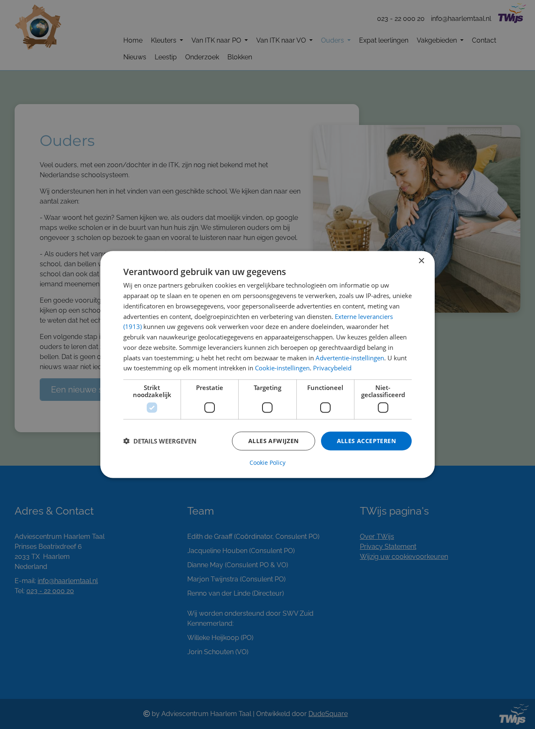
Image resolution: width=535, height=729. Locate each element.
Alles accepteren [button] (366, 441)
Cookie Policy (267, 462)
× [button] (421, 261)
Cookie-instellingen (282, 368)
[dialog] (267, 364)
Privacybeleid (332, 368)
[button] (159, 441)
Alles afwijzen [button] (273, 441)
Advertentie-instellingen (350, 357)
